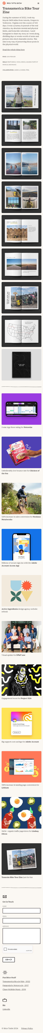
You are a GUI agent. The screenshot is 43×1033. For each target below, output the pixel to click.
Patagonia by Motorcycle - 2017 (16, 986)
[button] (38, 3)
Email (5, 916)
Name (4, 906)
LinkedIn (6, 1009)
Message (6, 926)
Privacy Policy (27, 1028)
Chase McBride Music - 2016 (14, 989)
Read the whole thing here (14, 50)
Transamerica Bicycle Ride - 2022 (16, 982)
